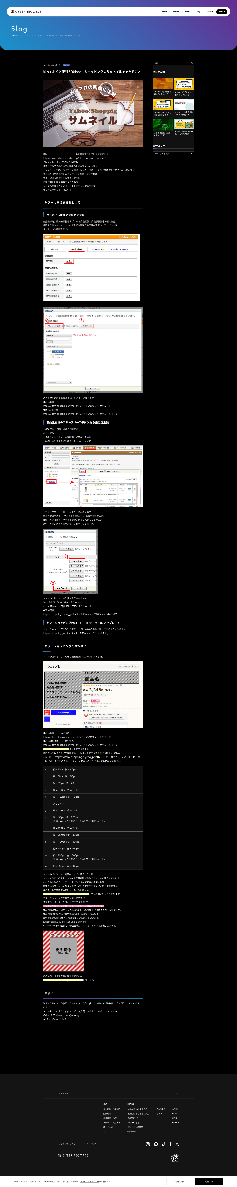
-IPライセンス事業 (135, 1127)
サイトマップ (91, 1144)
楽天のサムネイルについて (63, 154)
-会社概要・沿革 (110, 1118)
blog (198, 11)
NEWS (174, 1118)
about (164, 11)
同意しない (180, 1181)
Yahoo (66, 65)
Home (14, 35)
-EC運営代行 (133, 1118)
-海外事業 (131, 1131)
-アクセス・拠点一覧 (111, 1123)
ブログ (23, 35)
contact (210, 11)
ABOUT (105, 1104)
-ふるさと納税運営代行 (137, 1109)
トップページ (65, 1093)
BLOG (174, 1113)
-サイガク (160, 1114)
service (176, 11)
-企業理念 (107, 1114)
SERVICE (130, 1104)
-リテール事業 (133, 1123)
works (187, 11)
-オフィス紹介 (109, 1127)
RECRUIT (175, 1122)
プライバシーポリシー (89, 1181)
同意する (209, 1181)
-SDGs (106, 1131)
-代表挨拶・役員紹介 (112, 1109)
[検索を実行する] (192, 63)
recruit (222, 11)
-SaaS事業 (160, 1109)
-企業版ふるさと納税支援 (138, 1114)
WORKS (175, 1109)
